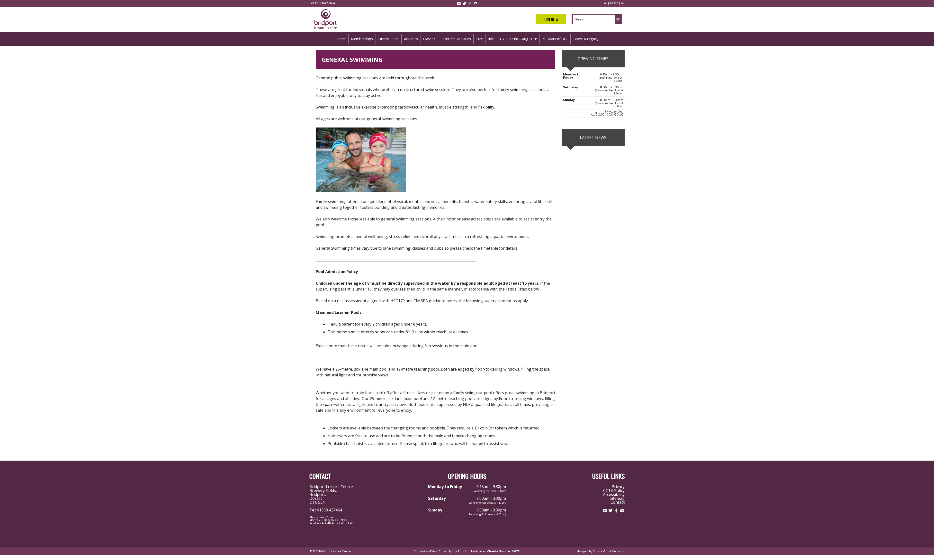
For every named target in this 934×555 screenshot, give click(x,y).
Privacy (618, 486)
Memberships (362, 38)
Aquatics (411, 38)
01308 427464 (325, 3)
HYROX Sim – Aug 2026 (518, 38)
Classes (429, 38)
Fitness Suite (388, 38)
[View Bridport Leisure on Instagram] (475, 3)
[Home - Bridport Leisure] (325, 30)
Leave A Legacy (585, 38)
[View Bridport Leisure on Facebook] (469, 3)
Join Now (550, 19)
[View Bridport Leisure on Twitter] (464, 3)
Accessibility (614, 494)
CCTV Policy (614, 490)
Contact (618, 502)
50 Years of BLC (555, 38)
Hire (479, 38)
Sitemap (617, 498)
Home (341, 38)
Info (491, 38)
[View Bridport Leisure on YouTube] (458, 3)
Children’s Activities (455, 38)
